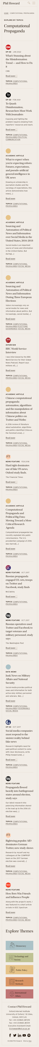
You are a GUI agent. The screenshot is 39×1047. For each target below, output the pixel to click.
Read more (11, 76)
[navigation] (31, 3)
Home (6, 13)
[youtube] (24, 1035)
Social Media (24, 266)
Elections (23, 326)
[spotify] (29, 1035)
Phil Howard (11, 3)
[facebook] (10, 1035)
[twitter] (14, 1035)
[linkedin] (19, 1035)
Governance (12, 329)
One (30, 1041)
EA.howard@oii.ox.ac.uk (19, 1029)
